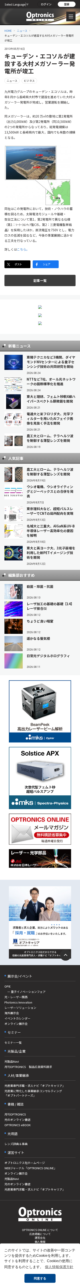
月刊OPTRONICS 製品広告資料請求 (28, 1067)
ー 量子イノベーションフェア (25, 992)
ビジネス (29, 80)
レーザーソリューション (20, 1008)
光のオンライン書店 (17, 1119)
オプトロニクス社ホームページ (24, 1163)
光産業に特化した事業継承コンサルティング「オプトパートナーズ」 (33, 1093)
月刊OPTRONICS (15, 1114)
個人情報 (40, 1241)
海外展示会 (11, 1013)
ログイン (46, 4)
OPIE (7, 986)
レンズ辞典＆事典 (16, 1144)
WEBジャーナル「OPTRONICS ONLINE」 (30, 1168)
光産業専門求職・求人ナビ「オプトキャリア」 (34, 1085)
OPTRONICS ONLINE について (40, 1230)
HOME (8, 30)
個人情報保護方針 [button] (59, 1267)
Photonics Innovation (18, 1002)
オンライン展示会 (16, 1024)
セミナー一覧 (13, 1042)
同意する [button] (40, 1278)
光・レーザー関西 (16, 997)
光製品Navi (11, 1061)
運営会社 (40, 1237)
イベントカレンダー (17, 1018)
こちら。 (23, 249)
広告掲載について (40, 1234)
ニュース (22, 30)
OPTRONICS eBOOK (17, 1125)
